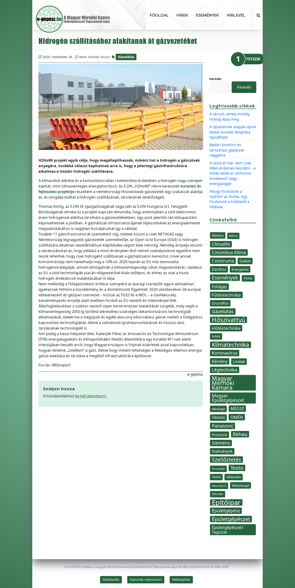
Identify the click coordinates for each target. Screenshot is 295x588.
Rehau (240, 434)
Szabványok (222, 451)
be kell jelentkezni (90, 395)
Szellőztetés (226, 459)
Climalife (221, 244)
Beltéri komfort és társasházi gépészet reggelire (226, 150)
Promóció (219, 434)
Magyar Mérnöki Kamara (223, 383)
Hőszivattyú (228, 320)
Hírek (182, 15)
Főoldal (159, 15)
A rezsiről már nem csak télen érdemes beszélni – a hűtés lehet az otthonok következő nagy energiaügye (232, 173)
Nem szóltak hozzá (94, 57)
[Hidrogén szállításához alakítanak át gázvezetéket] (120, 107)
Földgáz (219, 286)
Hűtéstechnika (226, 328)
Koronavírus (224, 353)
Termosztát (218, 468)
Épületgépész (226, 511)
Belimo (233, 236)
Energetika (240, 269)
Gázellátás (126, 57)
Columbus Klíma (229, 252)
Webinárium (219, 485)
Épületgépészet (231, 519)
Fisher (248, 278)
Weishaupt (240, 485)
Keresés (215, 79)
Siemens (221, 443)
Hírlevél (236, 15)
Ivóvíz (216, 336)
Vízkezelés (233, 477)
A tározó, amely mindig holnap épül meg (229, 116)
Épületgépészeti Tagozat (227, 530)
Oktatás (218, 417)
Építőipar (226, 502)
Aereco (218, 235)
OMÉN (236, 417)
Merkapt (218, 409)
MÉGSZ (237, 408)
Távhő (216, 477)
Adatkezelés (111, 579)
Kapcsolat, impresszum (146, 579)
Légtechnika (224, 370)
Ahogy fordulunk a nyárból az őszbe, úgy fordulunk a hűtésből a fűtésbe (229, 199)
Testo (236, 468)
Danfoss (219, 269)
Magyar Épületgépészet (228, 397)
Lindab (239, 361)
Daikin (245, 261)
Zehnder (217, 494)
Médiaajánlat (181, 579)
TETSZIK (253, 59)
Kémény (219, 361)
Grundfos (220, 303)
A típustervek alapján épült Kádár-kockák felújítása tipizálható (232, 132)
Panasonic (222, 426)
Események (207, 15)
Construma (223, 261)
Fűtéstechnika (226, 295)
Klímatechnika (230, 345)
